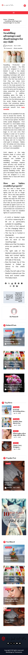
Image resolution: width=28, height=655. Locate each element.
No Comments (8, 48)
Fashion (16, 431)
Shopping (8, 330)
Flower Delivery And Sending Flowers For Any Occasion (13, 387)
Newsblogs (9, 652)
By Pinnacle (9, 45)
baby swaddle (18, 48)
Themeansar (18, 652)
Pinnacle (15, 317)
